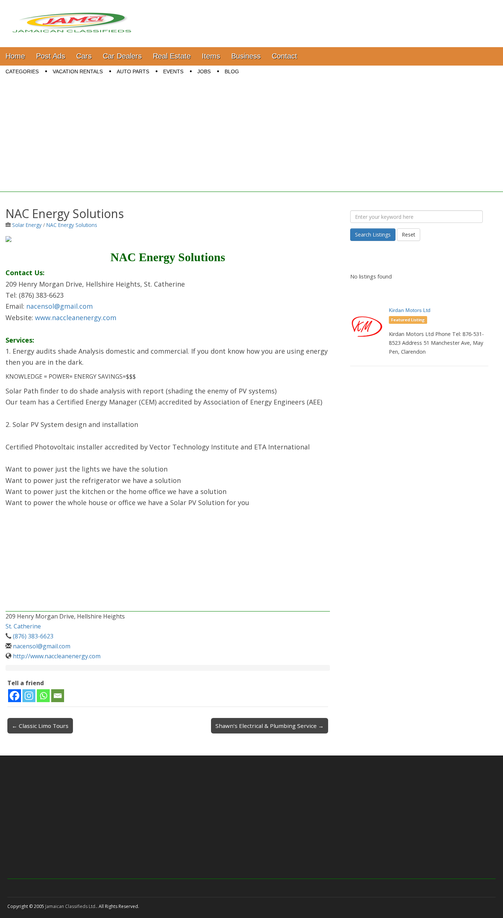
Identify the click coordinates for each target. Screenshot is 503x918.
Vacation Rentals (78, 71)
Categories (22, 71)
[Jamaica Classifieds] (72, 18)
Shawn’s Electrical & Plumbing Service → (269, 725)
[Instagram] (28, 695)
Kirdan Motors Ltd (409, 310)
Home (15, 56)
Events (173, 71)
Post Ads (50, 56)
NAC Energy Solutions (71, 224)
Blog (232, 71)
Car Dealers (122, 56)
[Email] (57, 695)
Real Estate (172, 56)
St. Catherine (23, 626)
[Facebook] (14, 695)
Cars (84, 56)
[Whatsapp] (43, 695)
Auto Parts (133, 71)
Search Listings (373, 234)
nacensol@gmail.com (59, 306)
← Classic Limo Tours (40, 725)
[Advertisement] (251, 140)
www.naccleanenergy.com (75, 317)
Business (246, 56)
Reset (408, 234)
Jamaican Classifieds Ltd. (70, 906)
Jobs (204, 71)
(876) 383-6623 (33, 636)
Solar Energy (27, 224)
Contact (284, 56)
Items (211, 56)
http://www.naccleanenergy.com (57, 656)
